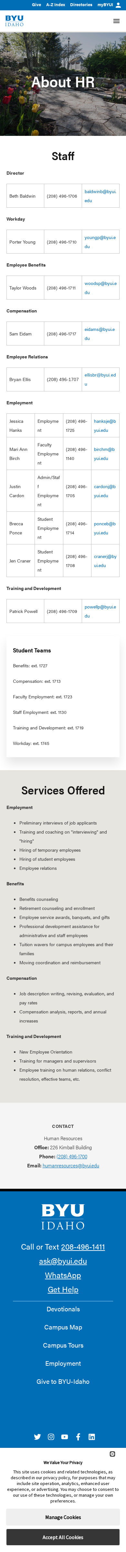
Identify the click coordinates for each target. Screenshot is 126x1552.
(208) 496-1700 (72, 1156)
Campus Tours (63, 1345)
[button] (112, 1454)
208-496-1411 (83, 1246)
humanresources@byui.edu (71, 1165)
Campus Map (63, 1327)
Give (36, 4)
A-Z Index (55, 4)
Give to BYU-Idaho (63, 1381)
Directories (81, 4)
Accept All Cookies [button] (63, 1537)
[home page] (14, 21)
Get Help (63, 1289)
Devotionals (63, 1309)
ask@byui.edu (63, 1260)
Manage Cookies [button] (63, 1517)
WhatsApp (63, 1274)
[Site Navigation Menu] (116, 21)
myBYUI (105, 4)
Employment (63, 1363)
